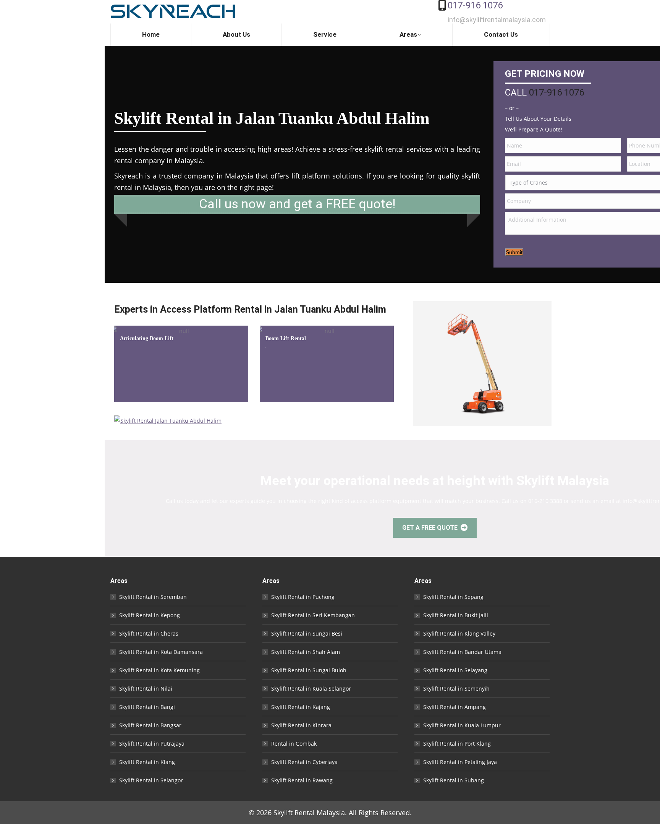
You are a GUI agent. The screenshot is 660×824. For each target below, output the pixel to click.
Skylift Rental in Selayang (455, 670)
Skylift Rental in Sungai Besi (306, 633)
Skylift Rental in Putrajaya (151, 743)
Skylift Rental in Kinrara (301, 725)
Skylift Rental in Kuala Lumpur (462, 725)
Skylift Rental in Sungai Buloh (308, 670)
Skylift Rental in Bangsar (150, 725)
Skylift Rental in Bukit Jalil (455, 615)
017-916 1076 (475, 5)
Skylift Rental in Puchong (303, 596)
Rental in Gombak (294, 743)
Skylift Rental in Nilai (145, 688)
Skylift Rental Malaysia (309, 812)
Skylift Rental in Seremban (153, 596)
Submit (514, 252)
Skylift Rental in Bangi (147, 706)
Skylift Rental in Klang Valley (459, 633)
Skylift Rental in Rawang (302, 780)
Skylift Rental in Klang (147, 762)
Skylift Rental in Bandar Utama (462, 651)
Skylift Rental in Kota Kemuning (159, 670)
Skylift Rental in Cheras (148, 633)
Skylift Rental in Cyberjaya (304, 762)
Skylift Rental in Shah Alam (305, 651)
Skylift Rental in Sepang (453, 596)
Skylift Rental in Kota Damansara (161, 651)
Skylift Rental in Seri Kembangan (313, 615)
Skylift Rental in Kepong (149, 615)
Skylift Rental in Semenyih (456, 688)
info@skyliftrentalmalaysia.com (497, 20)
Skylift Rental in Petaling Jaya (460, 762)
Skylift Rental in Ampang (454, 706)
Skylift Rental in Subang (453, 780)
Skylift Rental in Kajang (300, 706)
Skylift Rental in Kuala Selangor (311, 688)
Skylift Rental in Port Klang (457, 743)
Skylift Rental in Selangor (151, 780)
